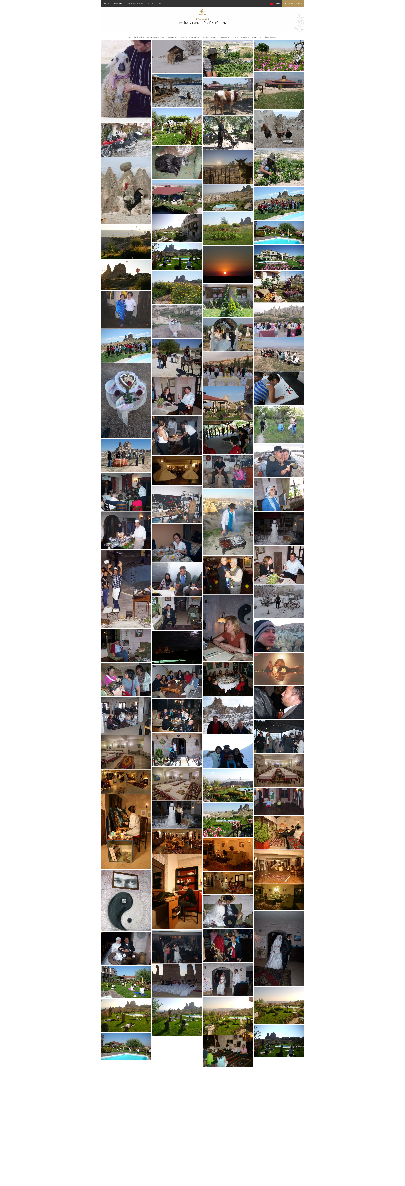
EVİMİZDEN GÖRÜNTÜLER (156, 3)
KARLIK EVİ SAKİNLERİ (193, 37)
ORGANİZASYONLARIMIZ (176, 37)
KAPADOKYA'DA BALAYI (135, 3)
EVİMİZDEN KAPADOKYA (211, 37)
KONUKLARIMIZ (226, 37)
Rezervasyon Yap (293, 4)
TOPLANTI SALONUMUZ (241, 37)
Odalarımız (118, 3)
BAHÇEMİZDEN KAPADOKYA (156, 37)
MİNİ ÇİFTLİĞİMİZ (138, 37)
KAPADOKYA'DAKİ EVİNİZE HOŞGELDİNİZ (265, 37)
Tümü (129, 37)
